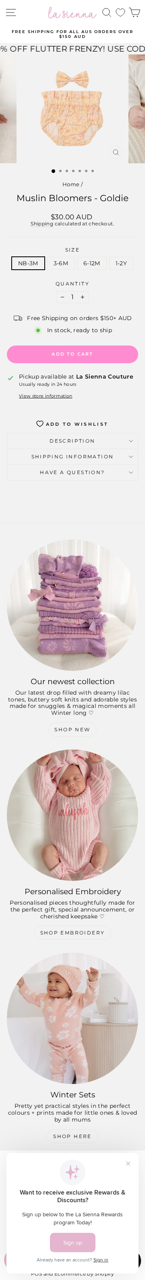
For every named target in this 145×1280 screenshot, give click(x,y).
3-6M (61, 263)
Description (72, 441)
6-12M (91, 263)
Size (72, 250)
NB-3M (28, 263)
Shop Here (72, 1136)
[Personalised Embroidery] (72, 815)
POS (36, 1274)
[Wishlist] (120, 12)
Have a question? (72, 472)
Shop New (72, 729)
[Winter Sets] (72, 1018)
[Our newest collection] (72, 605)
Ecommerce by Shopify (84, 1274)
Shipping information (72, 457)
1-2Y (121, 263)
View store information (45, 396)
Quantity (72, 284)
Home (70, 184)
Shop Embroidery (72, 933)
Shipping (42, 224)
